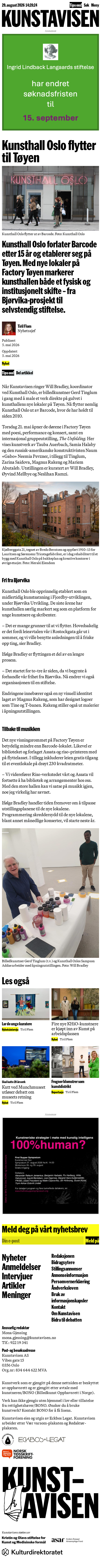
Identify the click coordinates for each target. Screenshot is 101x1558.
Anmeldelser (21, 1266)
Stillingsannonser (66, 1268)
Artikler (13, 1285)
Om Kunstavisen (65, 1313)
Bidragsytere (63, 1262)
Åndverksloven (64, 1287)
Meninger (16, 1294)
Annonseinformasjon (69, 1275)
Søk (86, 5)
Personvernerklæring (70, 1281)
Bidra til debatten (66, 1319)
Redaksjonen (62, 1255)
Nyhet (5, 363)
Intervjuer (17, 1275)
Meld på (92, 1240)
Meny (95, 5)
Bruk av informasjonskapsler (69, 1297)
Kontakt (58, 1306)
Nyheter (14, 1257)
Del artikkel (24, 372)
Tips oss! (76, 5)
